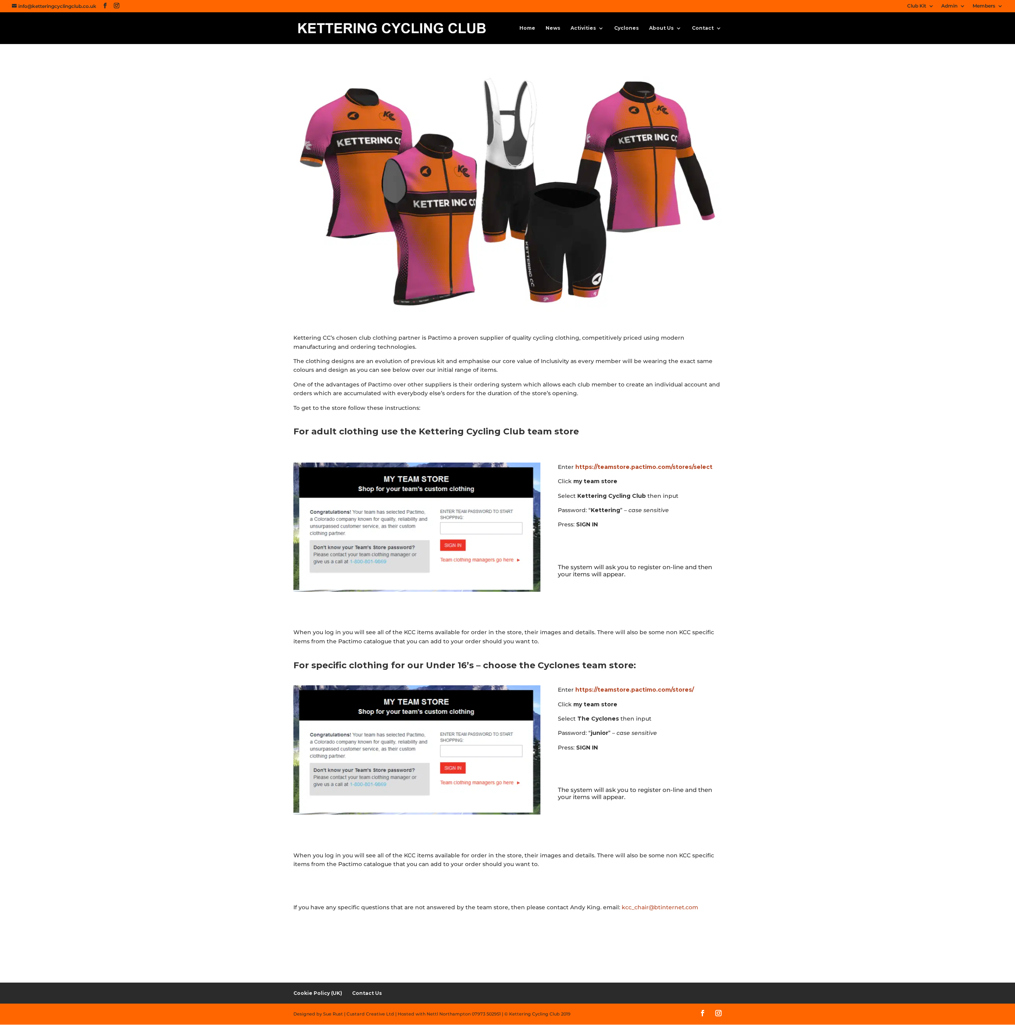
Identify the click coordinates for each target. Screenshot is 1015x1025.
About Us (661, 28)
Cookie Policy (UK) (317, 993)
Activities (583, 28)
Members (984, 6)
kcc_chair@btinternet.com (660, 907)
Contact (703, 28)
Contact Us (367, 993)
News (553, 28)
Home (527, 28)
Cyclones (626, 28)
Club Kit (916, 6)
